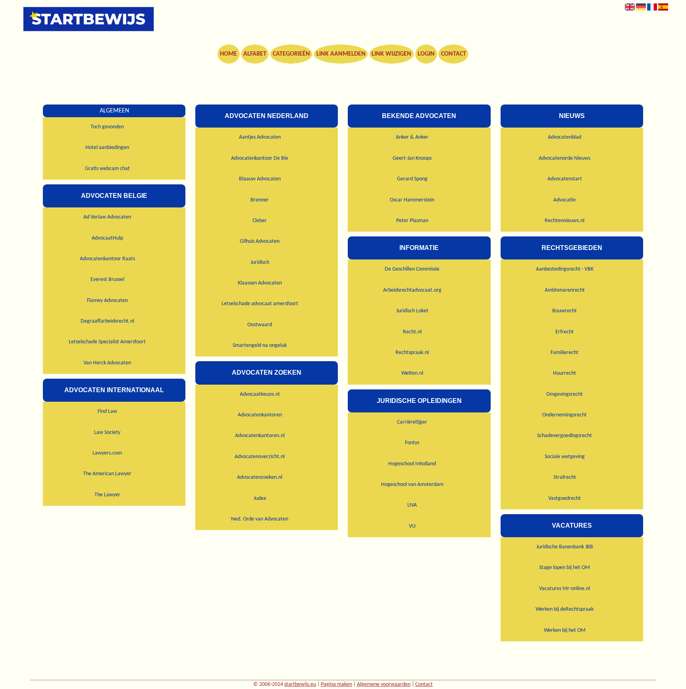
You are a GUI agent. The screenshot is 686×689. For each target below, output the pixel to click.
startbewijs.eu (300, 684)
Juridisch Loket (412, 311)
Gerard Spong (412, 179)
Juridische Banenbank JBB (564, 547)
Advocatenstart (564, 179)
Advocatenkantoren (260, 415)
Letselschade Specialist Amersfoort (107, 342)
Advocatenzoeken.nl (259, 477)
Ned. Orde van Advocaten (259, 519)
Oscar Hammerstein (412, 200)
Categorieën (291, 54)
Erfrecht (564, 332)
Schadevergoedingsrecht (564, 436)
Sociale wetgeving (565, 457)
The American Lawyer (107, 474)
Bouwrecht (564, 311)
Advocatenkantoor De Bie (259, 158)
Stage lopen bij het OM (564, 568)
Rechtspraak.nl (412, 353)
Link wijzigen (391, 54)
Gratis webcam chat (107, 169)
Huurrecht (564, 373)
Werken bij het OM (565, 630)
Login (426, 54)
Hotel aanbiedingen (107, 148)
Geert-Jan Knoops (412, 158)
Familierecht (564, 353)
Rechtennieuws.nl (564, 221)
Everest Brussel (107, 280)
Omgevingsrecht (564, 394)
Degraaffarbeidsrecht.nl (107, 321)
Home (228, 54)
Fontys (412, 443)
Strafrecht (564, 477)
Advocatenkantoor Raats (107, 259)
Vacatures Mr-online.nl (564, 589)
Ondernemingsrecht (564, 415)
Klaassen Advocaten (260, 283)
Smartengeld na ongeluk (260, 345)
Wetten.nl (412, 373)
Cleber (259, 221)
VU (412, 526)
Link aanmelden (341, 54)
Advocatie (564, 200)
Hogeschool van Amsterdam (412, 485)
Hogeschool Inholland (412, 464)
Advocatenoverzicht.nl (260, 457)
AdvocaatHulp (107, 238)
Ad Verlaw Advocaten (107, 217)
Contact (453, 54)
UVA (412, 505)
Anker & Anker (412, 137)
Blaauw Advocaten (260, 179)
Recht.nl (412, 332)
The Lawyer (107, 495)
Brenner (260, 200)
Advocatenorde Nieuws (564, 158)
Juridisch (260, 262)
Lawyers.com (107, 453)
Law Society (107, 432)
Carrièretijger (412, 422)
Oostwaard (259, 325)
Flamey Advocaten (107, 301)
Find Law (107, 411)
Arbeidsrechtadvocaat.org (412, 290)
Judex (260, 498)
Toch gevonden (107, 127)
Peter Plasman (412, 221)
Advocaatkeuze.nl (259, 394)
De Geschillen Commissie (412, 269)
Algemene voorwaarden (383, 684)
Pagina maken (336, 684)
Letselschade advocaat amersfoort (260, 304)
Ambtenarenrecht (565, 290)
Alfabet (254, 54)
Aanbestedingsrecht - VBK (565, 269)
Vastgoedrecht (564, 498)
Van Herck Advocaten (107, 363)
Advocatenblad (564, 137)
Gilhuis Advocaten (259, 241)
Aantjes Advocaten (260, 137)
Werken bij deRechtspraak (565, 609)
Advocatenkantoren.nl (260, 436)
